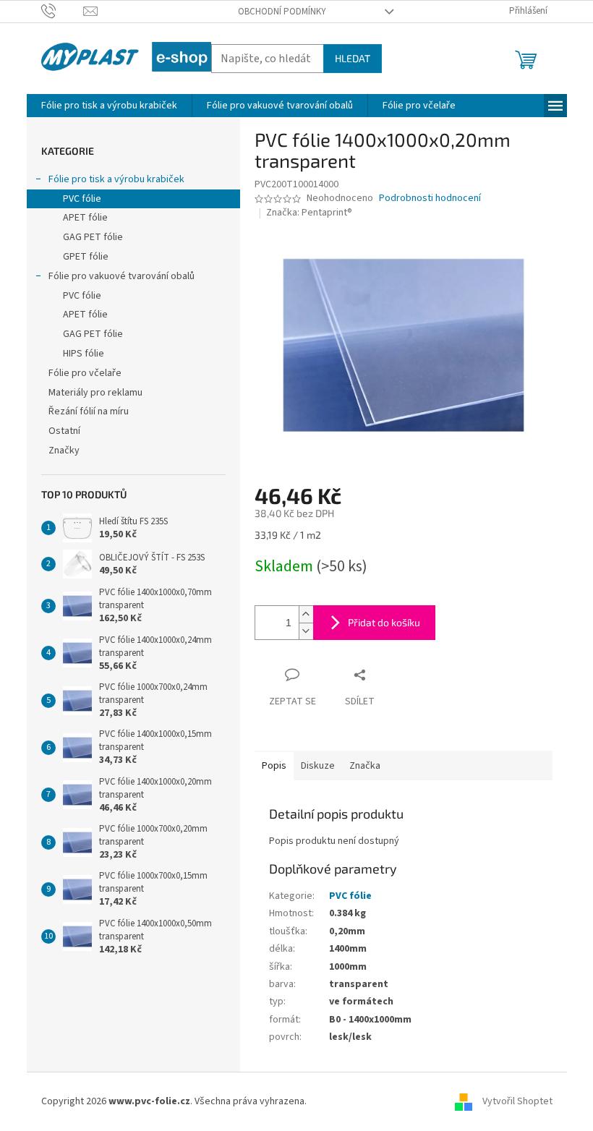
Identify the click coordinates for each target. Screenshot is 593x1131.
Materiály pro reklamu (95, 392)
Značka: (309, 212)
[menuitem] (109, 105)
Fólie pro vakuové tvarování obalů (121, 276)
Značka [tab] (364, 766)
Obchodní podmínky (282, 11)
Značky (64, 450)
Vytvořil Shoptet (517, 1101)
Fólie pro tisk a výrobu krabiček (116, 179)
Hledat (352, 58)
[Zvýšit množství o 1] (306, 614)
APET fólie (85, 217)
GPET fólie (85, 256)
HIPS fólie (83, 353)
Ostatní (64, 431)
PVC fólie (82, 199)
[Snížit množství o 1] (306, 631)
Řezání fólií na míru (88, 411)
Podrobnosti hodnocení (430, 198)
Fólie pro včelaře (84, 373)
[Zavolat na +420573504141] (62, 10)
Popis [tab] (274, 766)
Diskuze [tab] (318, 766)
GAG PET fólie (93, 237)
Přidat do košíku (384, 622)
